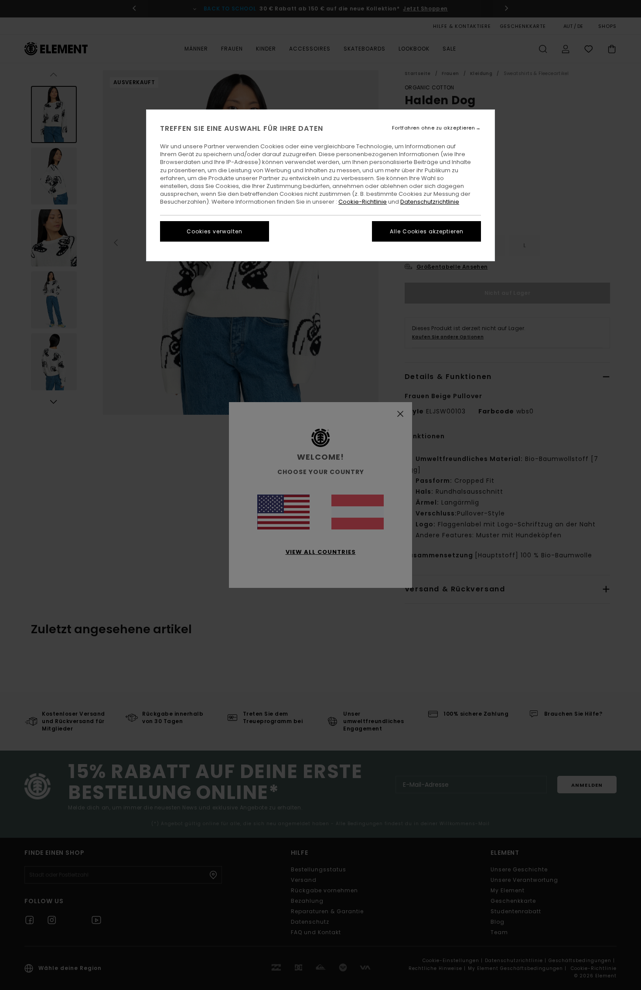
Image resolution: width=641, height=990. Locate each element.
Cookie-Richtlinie (362, 202)
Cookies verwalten (214, 231)
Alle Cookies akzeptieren (427, 231)
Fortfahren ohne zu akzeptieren (433, 128)
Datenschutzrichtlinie (429, 202)
